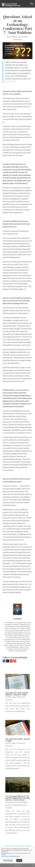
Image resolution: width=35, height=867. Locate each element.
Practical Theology (11, 805)
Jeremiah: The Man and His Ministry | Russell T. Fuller (16, 693)
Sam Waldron (13, 37)
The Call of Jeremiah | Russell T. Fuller (17, 740)
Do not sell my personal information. (10, 856)
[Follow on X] (7, 661)
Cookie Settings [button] (8, 860)
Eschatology (17, 39)
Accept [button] (19, 860)
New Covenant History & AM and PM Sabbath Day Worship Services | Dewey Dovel (17, 798)
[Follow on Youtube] (11, 661)
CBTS (9, 697)
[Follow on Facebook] (4, 661)
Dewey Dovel (12, 802)
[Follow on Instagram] (14, 661)
